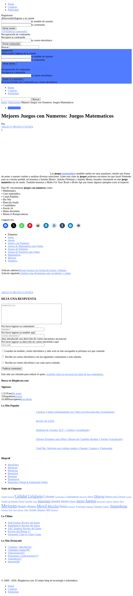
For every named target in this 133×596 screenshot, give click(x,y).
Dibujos (99, 496)
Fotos (21, 501)
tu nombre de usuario (42, 21)
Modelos (31, 506)
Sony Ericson (18, 510)
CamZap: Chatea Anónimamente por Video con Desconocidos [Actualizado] (75, 412)
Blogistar (12, 476)
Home (11, 4)
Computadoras (72, 496)
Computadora (60, 497)
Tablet (26, 510)
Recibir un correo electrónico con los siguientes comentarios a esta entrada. (43, 356)
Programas (81, 506)
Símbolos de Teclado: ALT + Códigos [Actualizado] (63, 430)
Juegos (11, 240)
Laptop (109, 501)
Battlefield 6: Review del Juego (24, 525)
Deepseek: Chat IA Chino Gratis (24, 534)
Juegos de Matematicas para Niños (25, 246)
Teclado (32, 510)
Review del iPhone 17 (19, 531)
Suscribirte (26, 399)
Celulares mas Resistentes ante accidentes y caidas (45, 273)
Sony (11, 510)
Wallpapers (41, 510)
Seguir (18, 396)
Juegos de (101, 501)
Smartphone (118, 506)
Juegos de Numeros (18, 249)
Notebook (71, 507)
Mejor (122, 501)
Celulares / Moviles (19, 547)
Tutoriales (15, 558)
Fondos (129, 497)
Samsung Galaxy (101, 506)
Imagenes (44, 501)
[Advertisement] (39, 571)
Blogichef (13, 473)
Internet (65, 501)
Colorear (48, 496)
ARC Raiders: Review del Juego (24, 528)
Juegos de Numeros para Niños (24, 252)
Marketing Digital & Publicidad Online (28, 482)
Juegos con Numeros (18, 243)
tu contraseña (38, 24)
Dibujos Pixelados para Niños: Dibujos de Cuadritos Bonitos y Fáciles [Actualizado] (79, 439)
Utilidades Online (19, 550)
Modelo (22, 506)
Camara (4, 497)
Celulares (35, 496)
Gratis (35, 501)
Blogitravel (13, 479)
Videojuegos (14, 102)
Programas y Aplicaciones (23, 555)
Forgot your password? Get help (17, 66)
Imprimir (55, 501)
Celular (21, 496)
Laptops (116, 501)
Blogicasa (13, 470)
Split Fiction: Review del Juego (24, 522)
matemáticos (69, 173)
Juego (11, 237)
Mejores (12, 257)
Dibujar (90, 497)
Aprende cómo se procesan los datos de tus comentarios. (75, 374)
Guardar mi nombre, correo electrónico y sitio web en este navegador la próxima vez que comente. (55, 351)
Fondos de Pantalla (9, 501)
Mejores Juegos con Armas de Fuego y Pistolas (42, 270)
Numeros (12, 260)
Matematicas (14, 255)
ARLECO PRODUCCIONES (17, 126)
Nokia (63, 506)
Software (4, 510)
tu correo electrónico (41, 40)
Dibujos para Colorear (115, 496)
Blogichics (13, 464)
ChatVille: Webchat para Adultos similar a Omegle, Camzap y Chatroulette (74, 448)
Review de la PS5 (45, 421)
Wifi (48, 510)
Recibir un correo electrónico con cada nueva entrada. (32, 362)
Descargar (83, 497)
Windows (54, 510)
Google (28, 501)
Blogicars (13, 467)
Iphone (72, 501)
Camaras (11, 497)
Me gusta (16, 393)
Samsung (89, 507)
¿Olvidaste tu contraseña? (14, 31)
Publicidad (13, 9)
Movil (42, 506)
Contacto (12, 7)
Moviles (53, 506)
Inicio (4, 102)
